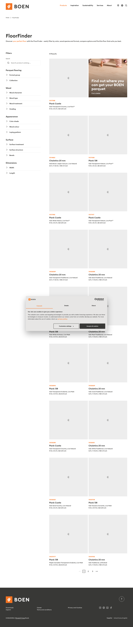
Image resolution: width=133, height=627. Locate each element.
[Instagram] (101, 608)
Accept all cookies (92, 326)
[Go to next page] (96, 571)
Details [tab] (66, 305)
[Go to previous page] (80, 571)
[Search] (126, 5)
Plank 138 (93, 160)
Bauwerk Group (20, 618)
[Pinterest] (104, 608)
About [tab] (94, 305)
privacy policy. (63, 319)
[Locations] (118, 5)
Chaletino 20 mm (57, 160)
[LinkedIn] (108, 608)
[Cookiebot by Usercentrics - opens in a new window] (97, 299)
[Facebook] (112, 608)
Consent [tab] (39, 306)
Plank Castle (55, 103)
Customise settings (65, 326)
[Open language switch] (122, 5)
